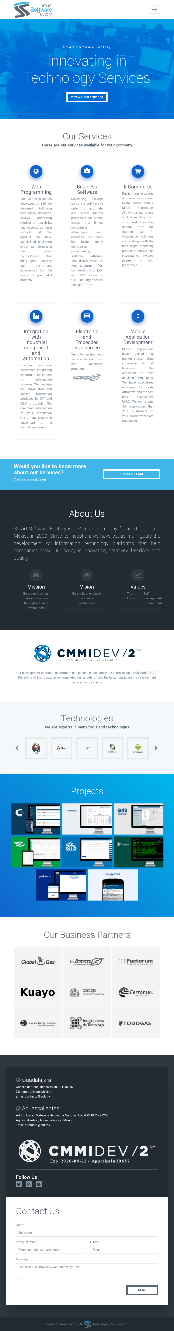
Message (22, 1259)
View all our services (87, 97)
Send (142, 1290)
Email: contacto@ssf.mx (33, 1096)
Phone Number (26, 1242)
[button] (17, 748)
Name (20, 1225)
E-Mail (94, 1242)
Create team (131, 474)
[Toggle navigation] (154, 10)
